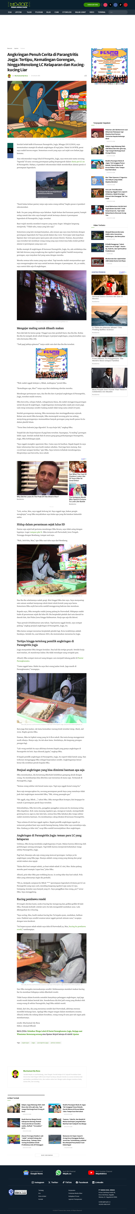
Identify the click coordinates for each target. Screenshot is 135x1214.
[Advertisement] (67, 31)
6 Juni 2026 (109, 263)
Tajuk (29, 12)
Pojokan (39, 12)
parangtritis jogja (43, 1043)
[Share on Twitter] (10, 150)
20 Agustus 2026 (110, 141)
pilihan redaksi (56, 1043)
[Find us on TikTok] (121, 5)
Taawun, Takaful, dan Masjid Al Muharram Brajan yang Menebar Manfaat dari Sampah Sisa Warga (74, 1121)
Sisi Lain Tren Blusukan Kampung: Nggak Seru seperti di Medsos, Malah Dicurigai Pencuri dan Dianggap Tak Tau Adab (116, 194)
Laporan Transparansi (75, 1199)
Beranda (9, 48)
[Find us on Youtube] (126, 5)
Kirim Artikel (42, 1196)
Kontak (40, 1199)
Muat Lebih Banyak (47, 1155)
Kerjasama (72, 1190)
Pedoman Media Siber (75, 1193)
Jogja (33, 1043)
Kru (39, 1193)
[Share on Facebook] (10, 155)
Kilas (48, 12)
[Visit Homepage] (19, 5)
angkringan (25, 1043)
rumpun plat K (36, 532)
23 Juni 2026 (109, 253)
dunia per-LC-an (78, 162)
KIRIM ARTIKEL (92, 5)
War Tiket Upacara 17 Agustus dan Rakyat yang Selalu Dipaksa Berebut (116, 179)
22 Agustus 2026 (27, 1114)
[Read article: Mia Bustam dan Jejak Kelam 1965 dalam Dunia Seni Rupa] (97, 262)
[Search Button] (126, 12)
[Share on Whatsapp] (10, 145)
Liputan (18, 12)
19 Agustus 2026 (27, 1131)
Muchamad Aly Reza (21, 76)
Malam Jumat (80, 12)
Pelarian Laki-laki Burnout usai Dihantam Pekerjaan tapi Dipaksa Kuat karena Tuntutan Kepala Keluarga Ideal (116, 134)
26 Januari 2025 (35, 76)
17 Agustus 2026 (68, 1147)
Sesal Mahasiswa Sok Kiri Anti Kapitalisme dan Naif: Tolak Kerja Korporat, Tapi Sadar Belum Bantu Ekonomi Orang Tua (116, 210)
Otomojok (67, 12)
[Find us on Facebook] (115, 5)
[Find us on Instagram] (105, 5)
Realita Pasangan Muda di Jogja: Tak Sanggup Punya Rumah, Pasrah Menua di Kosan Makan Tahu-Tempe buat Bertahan (115, 165)
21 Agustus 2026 (68, 1114)
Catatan (22, 48)
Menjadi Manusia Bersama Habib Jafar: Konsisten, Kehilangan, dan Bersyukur (115, 234)
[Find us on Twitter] (110, 5)
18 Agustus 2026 (27, 1147)
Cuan (57, 12)
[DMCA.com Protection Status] (20, 1192)
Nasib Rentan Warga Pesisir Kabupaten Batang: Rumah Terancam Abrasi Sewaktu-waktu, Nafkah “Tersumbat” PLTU (32, 1123)
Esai (9, 12)
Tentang (41, 1190)
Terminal (101, 12)
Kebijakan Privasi (74, 1196)
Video (92, 12)
